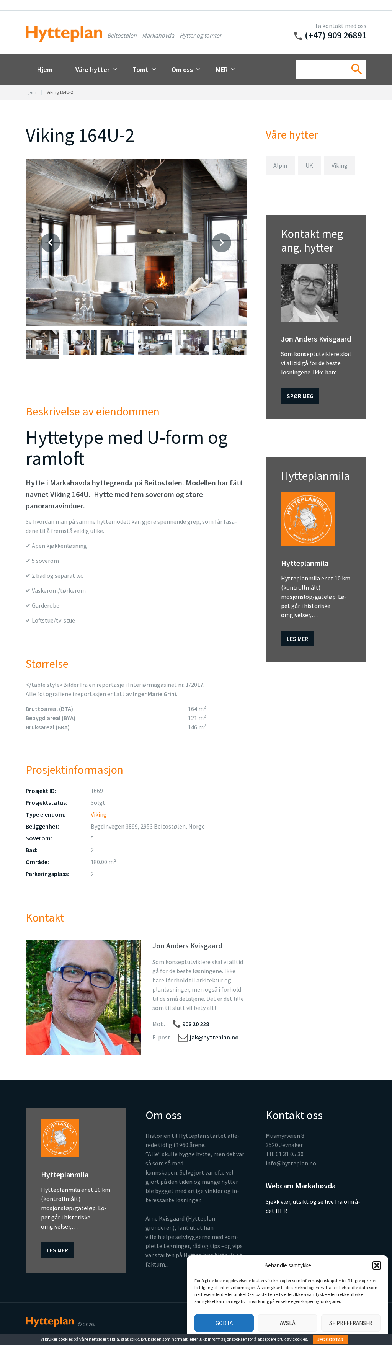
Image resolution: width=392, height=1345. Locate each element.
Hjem (44, 69)
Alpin (280, 165)
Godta (224, 1323)
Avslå (288, 1323)
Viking (99, 814)
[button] (377, 1265)
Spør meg (300, 396)
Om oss (182, 69)
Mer (222, 69)
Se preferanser (350, 1323)
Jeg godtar (330, 1339)
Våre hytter (92, 69)
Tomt (140, 69)
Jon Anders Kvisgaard (187, 945)
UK (309, 165)
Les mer (297, 638)
